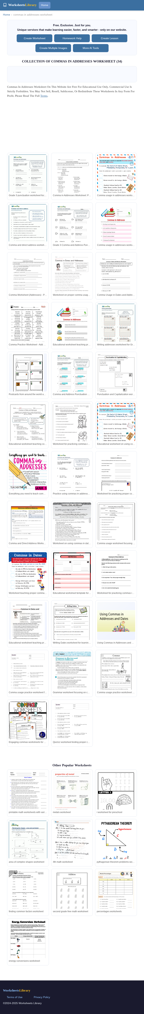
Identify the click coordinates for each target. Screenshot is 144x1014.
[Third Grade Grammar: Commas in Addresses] (28, 472)
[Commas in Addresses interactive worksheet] (116, 231)
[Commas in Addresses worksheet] (72, 331)
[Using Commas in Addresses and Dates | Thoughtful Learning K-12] (116, 621)
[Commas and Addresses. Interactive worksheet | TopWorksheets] (72, 229)
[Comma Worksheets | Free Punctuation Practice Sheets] (72, 577)
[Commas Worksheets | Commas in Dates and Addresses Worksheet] (116, 279)
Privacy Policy (42, 997)
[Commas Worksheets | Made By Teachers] (28, 720)
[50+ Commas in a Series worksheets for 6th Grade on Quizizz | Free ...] (28, 678)
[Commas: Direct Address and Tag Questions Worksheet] (116, 527)
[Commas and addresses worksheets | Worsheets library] (28, 179)
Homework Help (72, 38)
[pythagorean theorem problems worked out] (116, 843)
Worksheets (16, 990)
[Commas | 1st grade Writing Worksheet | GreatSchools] (116, 676)
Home (44, 5)
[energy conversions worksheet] (28, 943)
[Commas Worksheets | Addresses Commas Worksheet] (28, 278)
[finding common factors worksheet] (28, 895)
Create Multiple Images (53, 48)
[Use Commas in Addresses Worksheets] (28, 374)
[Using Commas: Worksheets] (116, 377)
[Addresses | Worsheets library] (116, 328)
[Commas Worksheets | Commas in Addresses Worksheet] (72, 179)
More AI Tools (91, 48)
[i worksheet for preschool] (116, 796)
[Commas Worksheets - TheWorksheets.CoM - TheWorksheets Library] (72, 477)
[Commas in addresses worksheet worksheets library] (116, 576)
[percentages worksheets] (116, 897)
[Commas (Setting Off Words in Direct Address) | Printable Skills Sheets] (72, 427)
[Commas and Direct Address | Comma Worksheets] (28, 527)
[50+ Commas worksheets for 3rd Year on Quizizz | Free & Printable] (72, 728)
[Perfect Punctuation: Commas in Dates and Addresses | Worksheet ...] (72, 278)
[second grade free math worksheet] (72, 895)
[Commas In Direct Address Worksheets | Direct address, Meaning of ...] (72, 676)
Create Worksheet (34, 38)
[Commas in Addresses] (28, 328)
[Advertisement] (72, 126)
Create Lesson (109, 38)
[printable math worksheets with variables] (28, 796)
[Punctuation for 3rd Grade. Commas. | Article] (116, 430)
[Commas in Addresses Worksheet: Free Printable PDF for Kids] (116, 181)
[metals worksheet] (72, 795)
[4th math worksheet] (72, 849)
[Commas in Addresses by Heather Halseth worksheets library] (116, 477)
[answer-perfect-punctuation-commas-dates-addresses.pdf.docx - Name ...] (28, 624)
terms (43, 95)
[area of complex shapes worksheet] (28, 845)
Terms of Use (14, 997)
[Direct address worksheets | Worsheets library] (28, 228)
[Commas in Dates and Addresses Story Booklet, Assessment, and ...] (28, 427)
